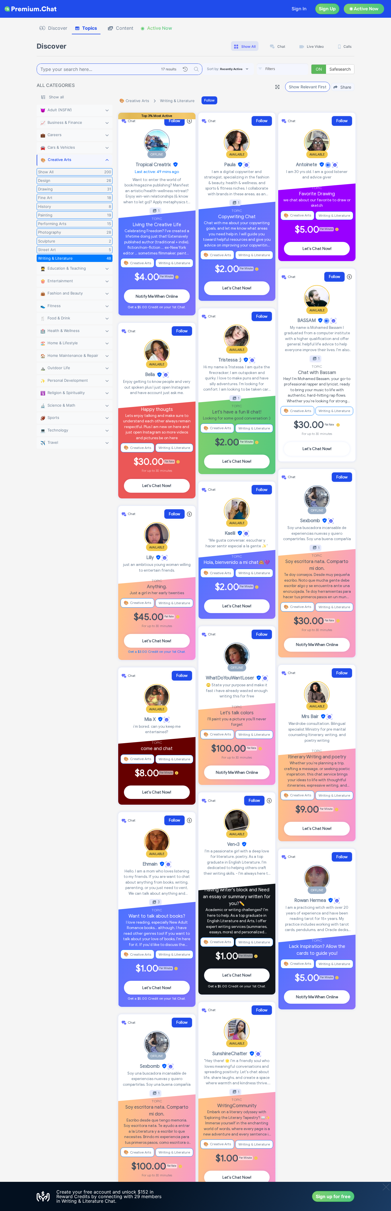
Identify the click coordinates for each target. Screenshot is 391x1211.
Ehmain (150, 864)
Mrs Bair (310, 716)
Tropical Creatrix (153, 165)
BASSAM (306, 320)
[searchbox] (291, 69)
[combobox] (282, 69)
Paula (230, 165)
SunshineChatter (229, 1054)
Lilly (150, 557)
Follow (209, 100)
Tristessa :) (229, 360)
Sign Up (327, 8)
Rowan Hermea (310, 900)
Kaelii (230, 533)
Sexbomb (150, 1066)
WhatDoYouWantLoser (230, 678)
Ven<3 (233, 844)
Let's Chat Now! (156, 485)
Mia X (150, 719)
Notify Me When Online (157, 296)
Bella (150, 375)
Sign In (299, 8)
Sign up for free (333, 1196)
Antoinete (306, 165)
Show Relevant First (307, 86)
